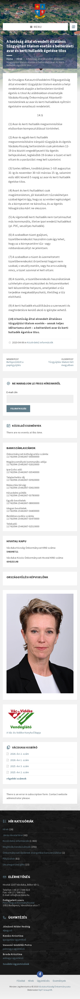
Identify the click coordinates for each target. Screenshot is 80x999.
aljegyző (7, 930)
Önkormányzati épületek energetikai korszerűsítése (32, 852)
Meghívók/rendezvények (17, 846)
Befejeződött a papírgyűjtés (15, 363)
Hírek (19, 59)
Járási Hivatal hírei (13, 835)
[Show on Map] (73, 26)
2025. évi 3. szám (19, 766)
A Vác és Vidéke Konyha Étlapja (24, 732)
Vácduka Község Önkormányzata (54, 986)
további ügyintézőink (16, 964)
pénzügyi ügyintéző (14, 948)
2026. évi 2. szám (19, 753)
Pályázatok (9, 858)
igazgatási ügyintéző (14, 939)
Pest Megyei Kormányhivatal (18, 902)
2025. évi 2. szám (19, 772)
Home (10, 59)
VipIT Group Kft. (45, 989)
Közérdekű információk (40, 342)
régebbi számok (16, 778)
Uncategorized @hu (14, 864)
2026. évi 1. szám (19, 760)
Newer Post (13, 359)
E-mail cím (12, 392)
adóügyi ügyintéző (13, 958)
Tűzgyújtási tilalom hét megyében (60, 363)
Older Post (67, 359)
